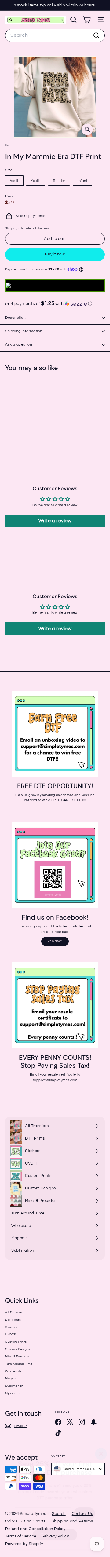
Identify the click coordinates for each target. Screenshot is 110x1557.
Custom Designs (18, 1349)
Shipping (11, 228)
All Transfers (14, 1312)
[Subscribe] (85, 1514)
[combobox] (55, 35)
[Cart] (86, 20)
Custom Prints (16, 1341)
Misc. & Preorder (17, 1356)
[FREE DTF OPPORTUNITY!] (55, 734)
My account (14, 1393)
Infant (82, 180)
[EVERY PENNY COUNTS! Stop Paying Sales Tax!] (55, 1005)
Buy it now (55, 254)
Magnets (12, 1378)
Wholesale (13, 1371)
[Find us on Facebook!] (55, 865)
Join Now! (55, 941)
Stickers (11, 1327)
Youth (35, 180)
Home (9, 145)
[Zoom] (87, 129)
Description (15, 318)
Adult (14, 180)
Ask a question (18, 345)
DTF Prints (13, 1319)
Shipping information (23, 331)
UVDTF (10, 1334)
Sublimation (14, 1385)
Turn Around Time (19, 1363)
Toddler (59, 180)
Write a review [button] (55, 520)
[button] (55, 304)
